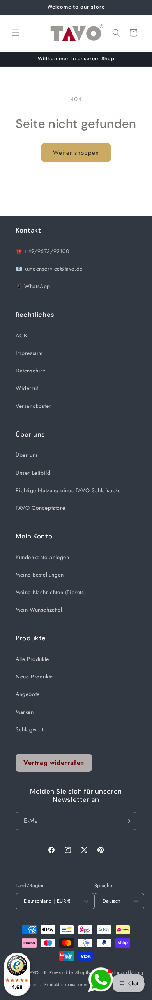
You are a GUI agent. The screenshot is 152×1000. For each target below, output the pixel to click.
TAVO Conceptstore (40, 508)
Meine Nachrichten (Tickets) (51, 592)
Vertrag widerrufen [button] (53, 762)
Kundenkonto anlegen (42, 557)
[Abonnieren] (127, 821)
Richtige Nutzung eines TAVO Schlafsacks (68, 490)
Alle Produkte (32, 659)
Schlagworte (31, 729)
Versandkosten (34, 406)
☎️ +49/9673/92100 (42, 251)
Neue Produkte (34, 676)
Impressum (29, 353)
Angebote (28, 694)
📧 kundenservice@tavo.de (49, 269)
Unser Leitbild (33, 473)
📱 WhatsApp (33, 286)
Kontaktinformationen (66, 984)
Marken (25, 712)
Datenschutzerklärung (120, 972)
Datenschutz (31, 370)
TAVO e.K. (38, 972)
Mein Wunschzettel (39, 610)
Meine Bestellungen (40, 575)
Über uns (27, 455)
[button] (15, 32)
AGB (21, 335)
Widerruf (27, 388)
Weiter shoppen (76, 153)
